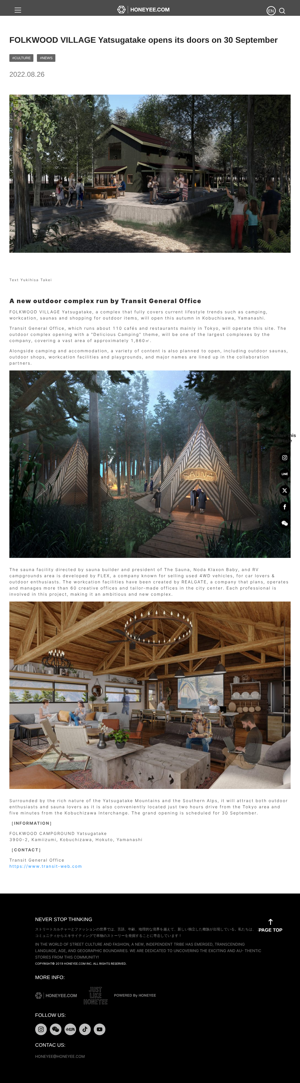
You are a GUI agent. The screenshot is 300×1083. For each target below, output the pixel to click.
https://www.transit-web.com (45, 866)
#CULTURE (21, 58)
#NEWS (46, 58)
